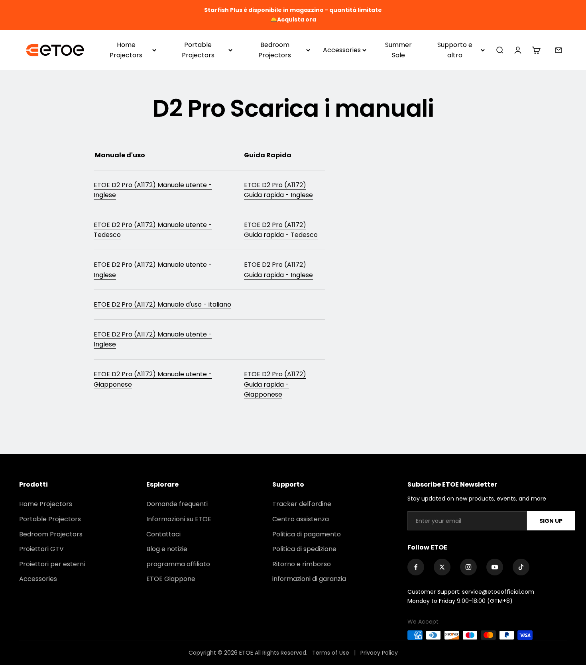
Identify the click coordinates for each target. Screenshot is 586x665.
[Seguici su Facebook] (415, 567)
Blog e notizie (166, 549)
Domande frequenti (177, 504)
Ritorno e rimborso (301, 564)
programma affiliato (178, 564)
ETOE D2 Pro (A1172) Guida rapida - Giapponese (275, 384)
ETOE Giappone (170, 578)
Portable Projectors (198, 50)
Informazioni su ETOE (178, 519)
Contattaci (163, 534)
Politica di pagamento (306, 534)
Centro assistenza (300, 519)
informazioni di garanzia (309, 578)
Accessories (342, 50)
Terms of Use (331, 653)
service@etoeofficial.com (498, 592)
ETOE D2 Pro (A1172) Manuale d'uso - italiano (162, 304)
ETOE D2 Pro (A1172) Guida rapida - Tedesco (281, 230)
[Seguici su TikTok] (521, 567)
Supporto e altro (454, 50)
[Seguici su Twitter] (442, 567)
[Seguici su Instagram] (468, 567)
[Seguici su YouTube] (494, 567)
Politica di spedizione (304, 549)
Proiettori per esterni (52, 564)
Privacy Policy (379, 653)
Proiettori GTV (41, 549)
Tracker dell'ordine (301, 504)
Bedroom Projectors (274, 50)
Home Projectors (126, 50)
